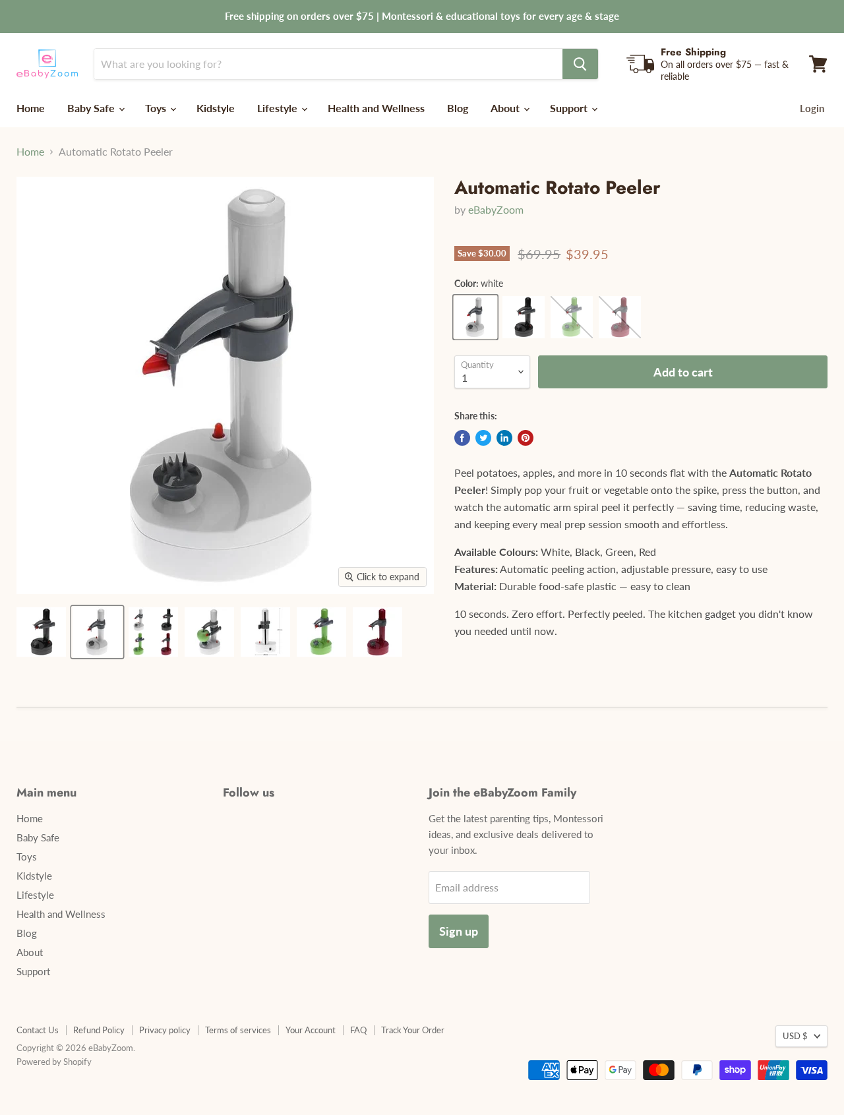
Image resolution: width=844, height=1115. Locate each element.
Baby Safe (92, 108)
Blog (457, 108)
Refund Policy (99, 1030)
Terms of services (238, 1030)
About (506, 108)
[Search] (580, 64)
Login (812, 108)
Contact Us (37, 1030)
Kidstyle (215, 108)
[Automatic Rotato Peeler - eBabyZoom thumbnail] (41, 632)
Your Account (311, 1030)
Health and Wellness (376, 108)
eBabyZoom (496, 209)
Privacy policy (165, 1030)
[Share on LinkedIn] (504, 438)
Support (570, 108)
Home (30, 108)
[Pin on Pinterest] (525, 438)
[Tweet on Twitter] (483, 438)
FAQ (358, 1030)
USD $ (795, 1036)
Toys (157, 108)
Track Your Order (412, 1030)
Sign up (458, 931)
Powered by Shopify (54, 1061)
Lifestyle (278, 108)
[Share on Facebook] (462, 438)
